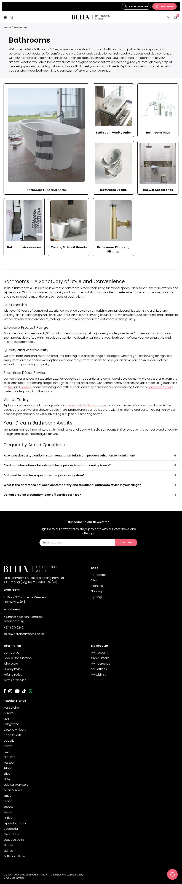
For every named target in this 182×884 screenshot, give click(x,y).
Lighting (96, 597)
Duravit (8, 713)
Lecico (8, 801)
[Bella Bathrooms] (91, 17)
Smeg (8, 796)
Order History (100, 658)
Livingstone (11, 724)
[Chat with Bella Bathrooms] (172, 874)
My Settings (99, 669)
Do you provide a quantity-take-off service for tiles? (42, 495)
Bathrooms (98, 575)
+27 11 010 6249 (13, 627)
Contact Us (11, 653)
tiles (11, 387)
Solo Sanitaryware (16, 785)
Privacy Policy (13, 669)
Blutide (8, 845)
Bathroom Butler (15, 856)
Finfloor (9, 818)
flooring (26, 387)
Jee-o (8, 812)
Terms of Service (15, 680)
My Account (99, 653)
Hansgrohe (11, 708)
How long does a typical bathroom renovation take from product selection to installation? (70, 455)
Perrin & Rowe (13, 790)
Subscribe (126, 542)
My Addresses (100, 664)
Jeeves (9, 807)
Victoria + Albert (15, 730)
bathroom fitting (159, 387)
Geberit (9, 741)
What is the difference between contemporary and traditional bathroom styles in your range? (72, 485)
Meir (6, 719)
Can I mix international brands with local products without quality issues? (57, 465)
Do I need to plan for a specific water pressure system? (44, 475)
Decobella (11, 829)
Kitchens (97, 586)
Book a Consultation (18, 658)
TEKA (7, 779)
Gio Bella (9, 757)
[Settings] (168, 17)
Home (7, 27)
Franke (8, 746)
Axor (6, 752)
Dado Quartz (13, 735)
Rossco (9, 763)
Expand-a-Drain (15, 823)
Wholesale (11, 664)
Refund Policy (13, 675)
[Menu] (5, 17)
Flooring (96, 591)
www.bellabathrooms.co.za (88, 405)
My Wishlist (98, 675)
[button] (175, 17)
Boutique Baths (14, 840)
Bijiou (7, 774)
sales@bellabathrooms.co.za (24, 634)
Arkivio (8, 768)
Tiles (94, 580)
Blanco (8, 851)
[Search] (11, 17)
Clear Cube (11, 834)
